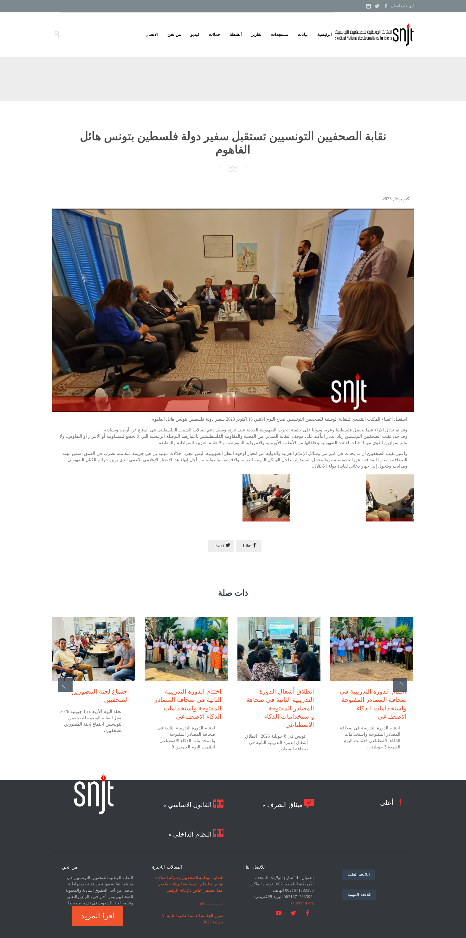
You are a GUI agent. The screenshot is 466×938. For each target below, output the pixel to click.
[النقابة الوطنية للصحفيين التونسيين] (374, 34)
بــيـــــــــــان (211, 903)
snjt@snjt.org (302, 903)
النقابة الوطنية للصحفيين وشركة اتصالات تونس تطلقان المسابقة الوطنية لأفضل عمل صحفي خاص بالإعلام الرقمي (189, 884)
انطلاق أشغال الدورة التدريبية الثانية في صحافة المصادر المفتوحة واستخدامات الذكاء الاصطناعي (280, 708)
